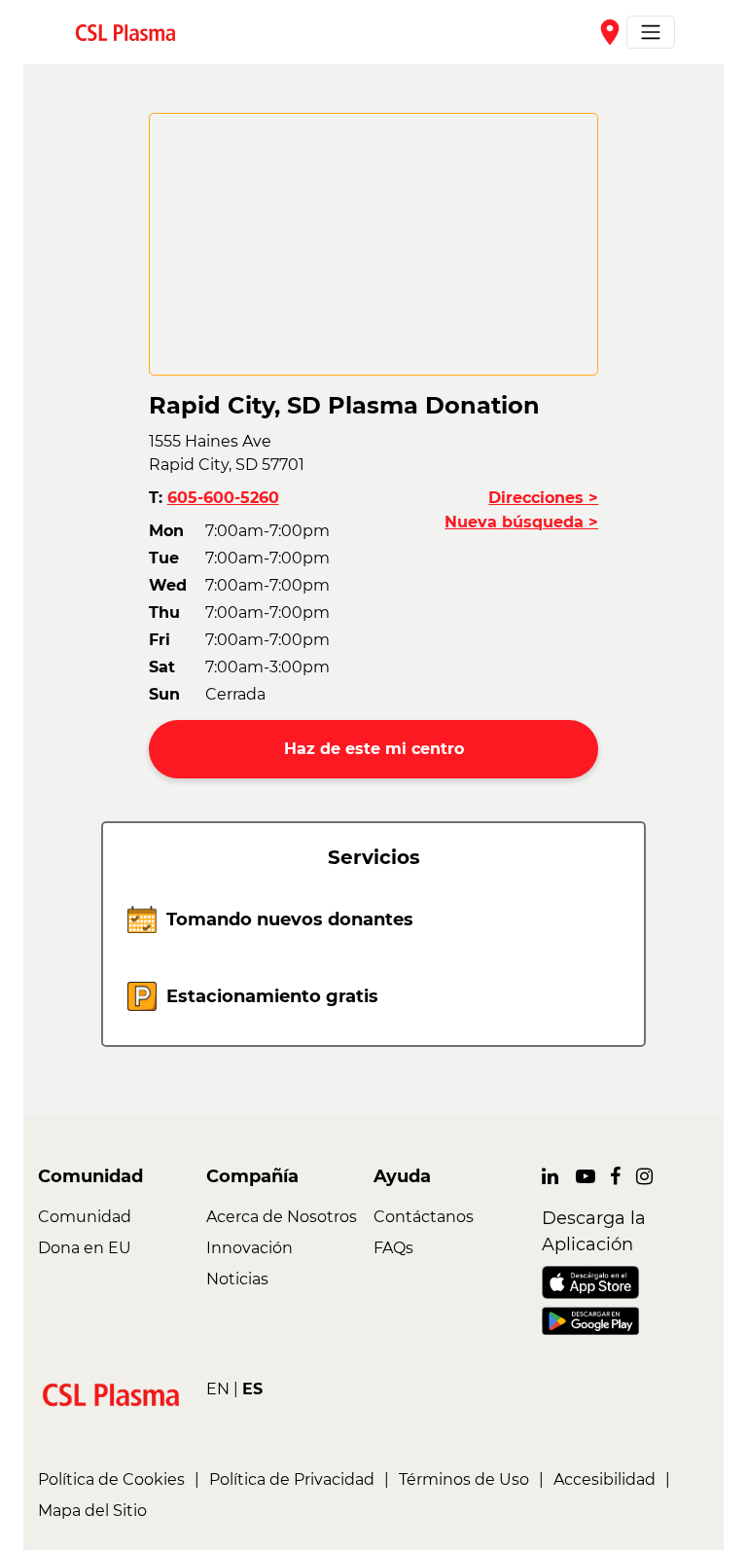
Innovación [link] (249, 1248)
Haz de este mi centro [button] (374, 748)
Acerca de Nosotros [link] (281, 1217)
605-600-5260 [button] (223, 497)
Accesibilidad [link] (604, 1479)
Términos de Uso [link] (464, 1479)
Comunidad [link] (84, 1217)
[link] (133, 32)
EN (218, 1389)
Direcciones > (543, 497)
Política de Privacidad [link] (291, 1479)
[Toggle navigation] (650, 32)
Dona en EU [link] (84, 1248)
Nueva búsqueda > (521, 522)
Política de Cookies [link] (111, 1479)
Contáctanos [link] (424, 1217)
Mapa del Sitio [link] (92, 1510)
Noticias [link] (237, 1279)
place (609, 32)
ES (252, 1389)
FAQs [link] (393, 1248)
